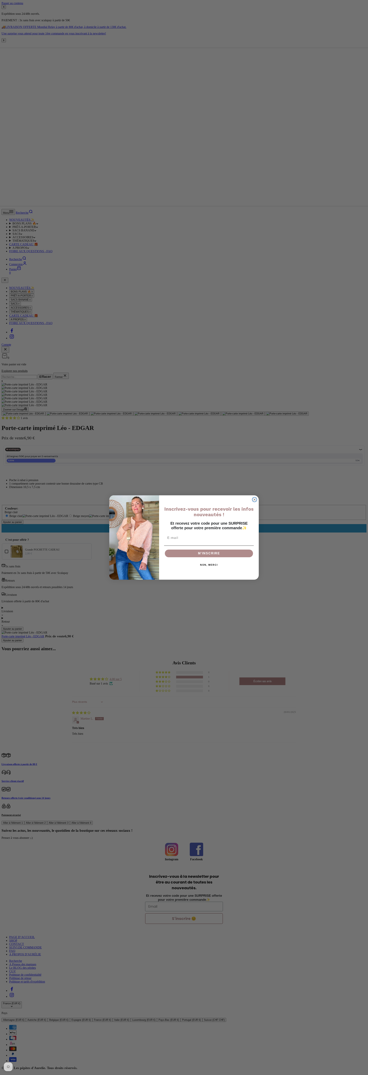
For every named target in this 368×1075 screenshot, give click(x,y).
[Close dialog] (254, 499)
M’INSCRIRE (209, 553)
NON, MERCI (209, 565)
